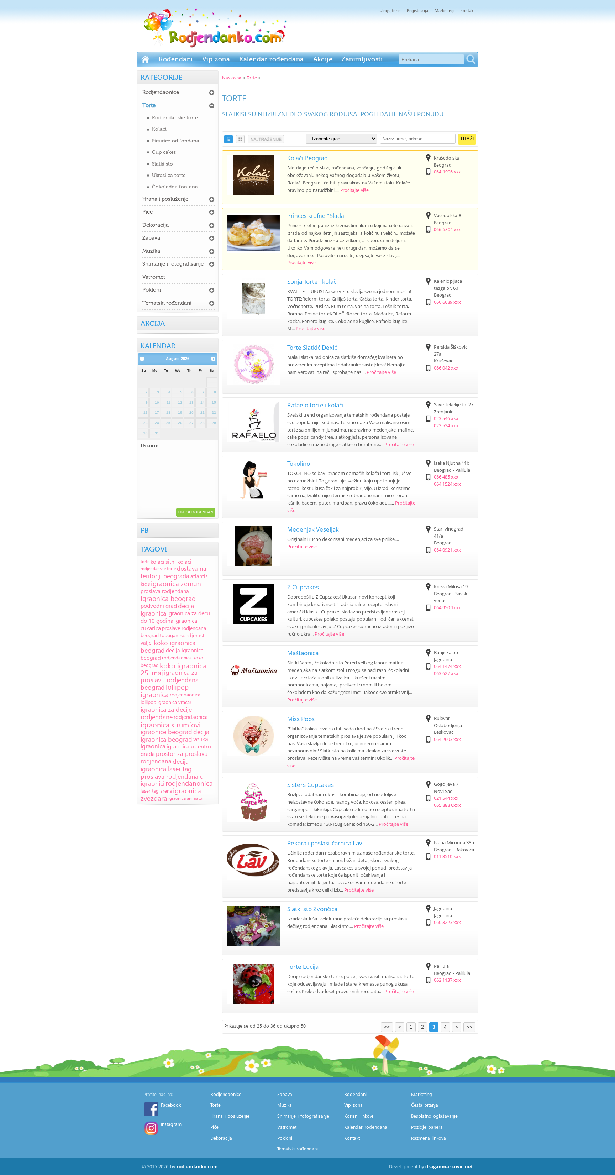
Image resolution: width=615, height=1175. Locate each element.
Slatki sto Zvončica (312, 909)
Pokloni (151, 290)
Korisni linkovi (358, 1116)
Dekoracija (155, 225)
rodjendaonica (191, 716)
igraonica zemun (176, 583)
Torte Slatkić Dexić (312, 347)
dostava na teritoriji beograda (173, 572)
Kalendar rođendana (271, 59)
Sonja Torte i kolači (312, 281)
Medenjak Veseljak (313, 529)
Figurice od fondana (175, 141)
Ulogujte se (389, 10)
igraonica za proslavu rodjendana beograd (170, 679)
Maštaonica (303, 653)
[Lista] (228, 139)
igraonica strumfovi (171, 724)
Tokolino (298, 463)
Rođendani (176, 59)
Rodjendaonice (160, 92)
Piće (147, 212)
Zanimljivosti (362, 59)
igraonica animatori (186, 798)
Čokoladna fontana (175, 187)
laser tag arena (156, 791)
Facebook (171, 1105)
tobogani (169, 635)
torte (145, 561)
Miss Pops (301, 719)
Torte (252, 77)
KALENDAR (158, 345)
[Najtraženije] (266, 139)
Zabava (151, 238)
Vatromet (153, 277)
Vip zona (216, 59)
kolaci (157, 561)
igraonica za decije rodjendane (166, 713)
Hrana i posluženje (165, 199)
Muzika (151, 251)
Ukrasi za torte (169, 175)
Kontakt (467, 10)
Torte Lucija (303, 966)
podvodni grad (159, 605)
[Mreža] (240, 139)
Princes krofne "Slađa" (317, 216)
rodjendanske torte (158, 568)
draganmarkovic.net (449, 1166)
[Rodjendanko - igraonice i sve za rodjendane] (145, 59)
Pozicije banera (427, 1127)
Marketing (444, 10)
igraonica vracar (174, 702)
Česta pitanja (424, 1105)
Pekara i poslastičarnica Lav (324, 843)
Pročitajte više (354, 190)
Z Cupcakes (303, 587)
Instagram (171, 1124)
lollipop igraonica (165, 691)
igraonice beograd (166, 731)
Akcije (322, 59)
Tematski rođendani (166, 303)
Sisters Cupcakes (310, 784)
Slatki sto (162, 164)
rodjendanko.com (197, 1166)
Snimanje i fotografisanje (173, 264)
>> (469, 1027)
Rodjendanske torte (175, 118)
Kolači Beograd (307, 158)
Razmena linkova (428, 1138)
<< (387, 1027)
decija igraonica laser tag (166, 765)
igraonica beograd (168, 598)
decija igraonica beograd (175, 735)
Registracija (417, 10)
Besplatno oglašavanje (434, 1116)
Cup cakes (164, 152)
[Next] (213, 359)
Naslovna (231, 77)
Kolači (159, 129)
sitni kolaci (178, 561)
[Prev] (142, 359)
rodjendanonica (189, 783)
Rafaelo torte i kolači (315, 405)
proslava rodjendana (165, 591)
